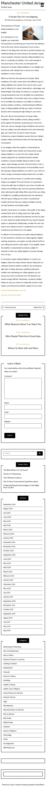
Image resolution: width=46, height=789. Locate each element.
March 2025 (7, 530)
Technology (7, 735)
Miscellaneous (8, 706)
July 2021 (6, 593)
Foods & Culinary (9, 676)
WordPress (40, 785)
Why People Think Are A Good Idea (23, 336)
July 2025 (6, 513)
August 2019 (8, 618)
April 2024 (7, 567)
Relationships (8, 722)
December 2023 (9, 584)
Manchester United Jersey (22, 3)
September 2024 (9, 555)
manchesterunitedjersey (15, 20)
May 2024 (7, 563)
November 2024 (9, 546)
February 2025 (8, 534)
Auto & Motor (8, 655)
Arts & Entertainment (11, 651)
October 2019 (8, 609)
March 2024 (7, 572)
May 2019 (7, 626)
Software (6, 727)
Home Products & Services (13, 693)
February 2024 (8, 576)
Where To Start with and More (23, 348)
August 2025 (8, 509)
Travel (5, 739)
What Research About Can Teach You (23, 324)
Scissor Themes (15, 785)
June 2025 (7, 517)
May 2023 (7, 588)
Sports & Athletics (10, 731)
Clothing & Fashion (10, 664)
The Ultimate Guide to (12, 478)
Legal (5, 701)
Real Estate (7, 718)
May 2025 (7, 521)
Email (6, 412)
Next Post (38, 307)
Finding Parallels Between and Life (13, 290)
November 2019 (9, 605)
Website (7, 422)
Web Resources (9, 748)
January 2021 (8, 597)
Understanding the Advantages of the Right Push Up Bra (21, 486)
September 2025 (9, 504)
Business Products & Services (14, 659)
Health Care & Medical (11, 689)
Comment (8, 376)
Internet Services (9, 697)
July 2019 (6, 622)
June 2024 (7, 559)
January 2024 (8, 580)
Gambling (6, 680)
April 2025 (7, 525)
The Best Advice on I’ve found (15, 470)
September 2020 (9, 601)
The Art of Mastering (12, 474)
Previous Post (10, 307)
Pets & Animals (23, 13)
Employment (8, 668)
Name (7, 403)
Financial (6, 672)
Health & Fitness (9, 685)
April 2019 (7, 630)
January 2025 (8, 538)
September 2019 (9, 614)
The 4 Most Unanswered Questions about (20, 482)
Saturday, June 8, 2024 (33, 20)
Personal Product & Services (13, 710)
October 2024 (8, 551)
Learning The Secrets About (11, 295)
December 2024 (9, 542)
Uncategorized (8, 743)
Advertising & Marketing (12, 647)
